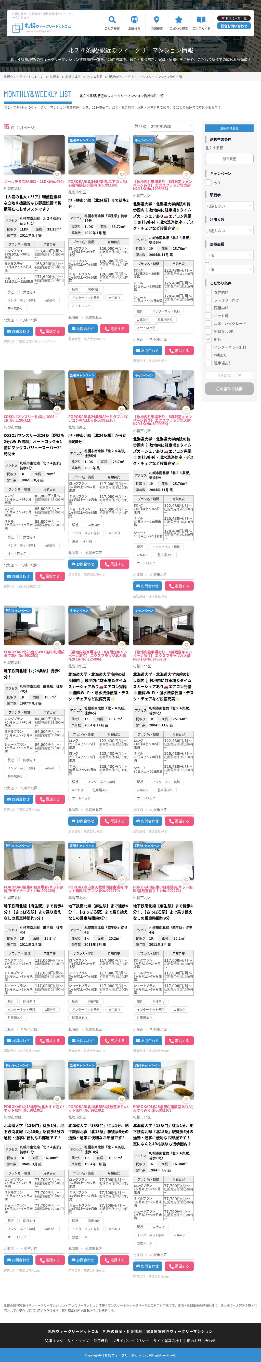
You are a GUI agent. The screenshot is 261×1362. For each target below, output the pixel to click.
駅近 (217, 339)
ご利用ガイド (201, 28)
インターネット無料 (230, 347)
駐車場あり (223, 362)
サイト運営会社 (166, 1340)
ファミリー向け (226, 300)
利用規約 (101, 1340)
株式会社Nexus (94, 339)
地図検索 (157, 28)
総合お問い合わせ (234, 25)
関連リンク (54, 1340)
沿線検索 (134, 28)
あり (216, 182)
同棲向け (221, 307)
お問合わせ (21, 331)
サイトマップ (78, 1340)
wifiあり (220, 354)
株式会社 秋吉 (157, 361)
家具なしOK (223, 331)
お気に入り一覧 (236, 18)
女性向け (221, 292)
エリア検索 (112, 28)
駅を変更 (229, 158)
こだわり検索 (179, 28)
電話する (53, 331)
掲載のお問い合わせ (199, 1340)
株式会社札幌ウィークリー (37, 341)
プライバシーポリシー (131, 1340)
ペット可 (221, 315)
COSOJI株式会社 (30, 586)
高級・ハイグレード (230, 323)
